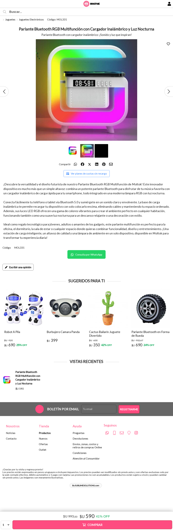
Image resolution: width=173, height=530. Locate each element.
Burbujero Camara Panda (63, 332)
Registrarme (129, 409)
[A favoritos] (168, 44)
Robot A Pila (12, 332)
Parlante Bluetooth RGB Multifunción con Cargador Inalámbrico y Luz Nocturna (27, 377)
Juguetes (10, 19)
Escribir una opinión (20, 267)
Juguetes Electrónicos (31, 19)
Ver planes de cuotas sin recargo (89, 173)
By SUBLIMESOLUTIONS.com (85, 485)
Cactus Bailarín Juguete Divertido (104, 333)
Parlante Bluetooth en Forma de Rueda (150, 333)
